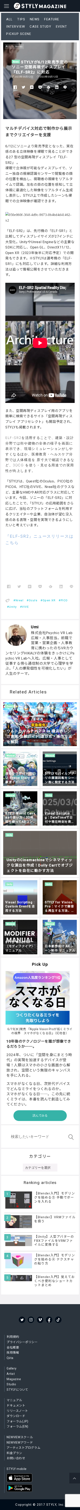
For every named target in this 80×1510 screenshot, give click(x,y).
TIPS (21, 19)
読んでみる (40, 1115)
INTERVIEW (15, 26)
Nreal (20, 600)
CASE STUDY (40, 26)
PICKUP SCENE (18, 34)
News (16, 62)
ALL (9, 19)
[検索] (70, 1137)
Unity (13, 606)
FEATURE (51, 19)
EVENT (61, 26)
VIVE (25, 606)
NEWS (35, 19)
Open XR (49, 600)
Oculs (33, 600)
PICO (64, 600)
